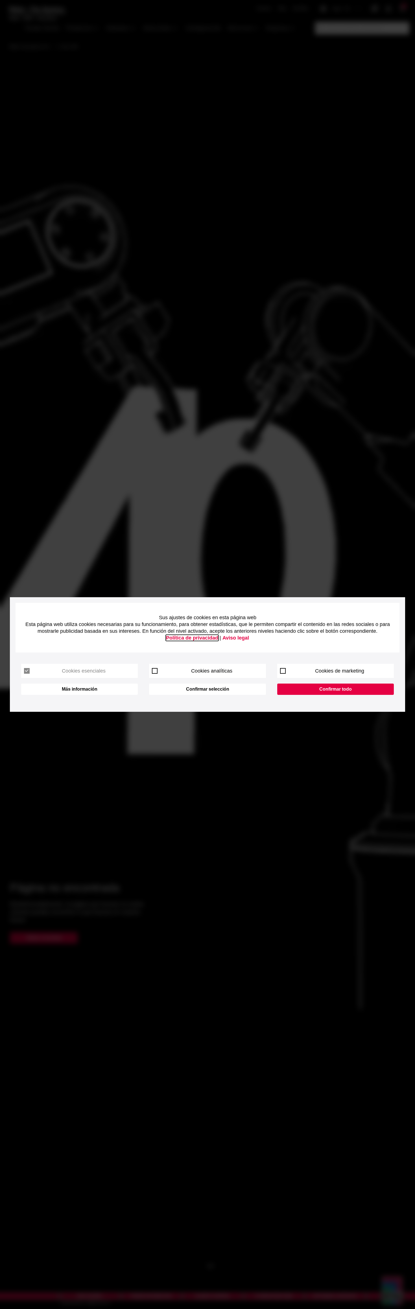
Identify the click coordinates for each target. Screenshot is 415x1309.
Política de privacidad (192, 638)
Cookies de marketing (339, 671)
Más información (79, 689)
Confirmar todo (335, 689)
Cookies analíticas (211, 671)
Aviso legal (235, 638)
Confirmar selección (207, 689)
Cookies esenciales (84, 671)
